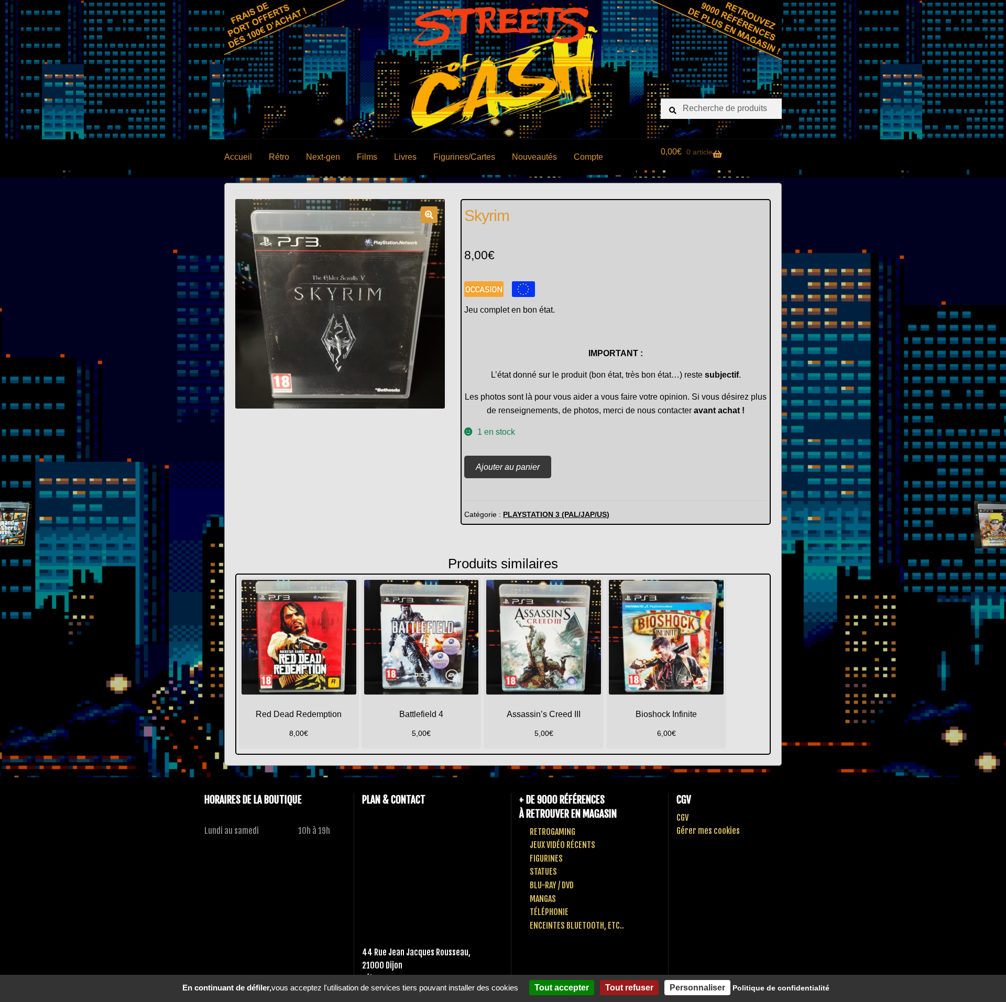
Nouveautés (534, 156)
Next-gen (323, 156)
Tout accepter (561, 987)
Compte (588, 156)
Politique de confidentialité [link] (780, 988)
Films (367, 156)
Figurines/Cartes (464, 156)
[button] (429, 214)
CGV (682, 817)
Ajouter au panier (508, 467)
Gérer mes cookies (708, 830)
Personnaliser (697, 987)
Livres (405, 156)
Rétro (279, 156)
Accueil (238, 156)
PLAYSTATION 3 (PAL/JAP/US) (556, 514)
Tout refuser (629, 987)
